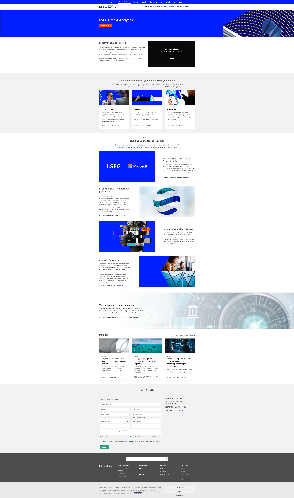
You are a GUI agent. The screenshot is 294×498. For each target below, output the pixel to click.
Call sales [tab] (110, 395)
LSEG (112, 2)
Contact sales (121, 473)
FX (161, 2)
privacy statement (129, 441)
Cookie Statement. (138, 493)
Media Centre (185, 474)
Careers (183, 471)
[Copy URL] (171, 54)
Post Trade (167, 2)
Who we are (184, 469)
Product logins (122, 476)
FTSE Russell (136, 2)
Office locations (185, 480)
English (162, 469)
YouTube (143, 474)
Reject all (179, 491)
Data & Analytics (124, 2)
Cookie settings (179, 495)
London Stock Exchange (149, 2)
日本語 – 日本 (164, 471)
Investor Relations (186, 477)
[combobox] (130, 404)
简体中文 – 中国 (164, 474)
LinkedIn (143, 469)
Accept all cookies (179, 487)
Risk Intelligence (178, 2)
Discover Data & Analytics (122, 469)
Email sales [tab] (102, 395)
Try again (171, 58)
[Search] (194, 6)
